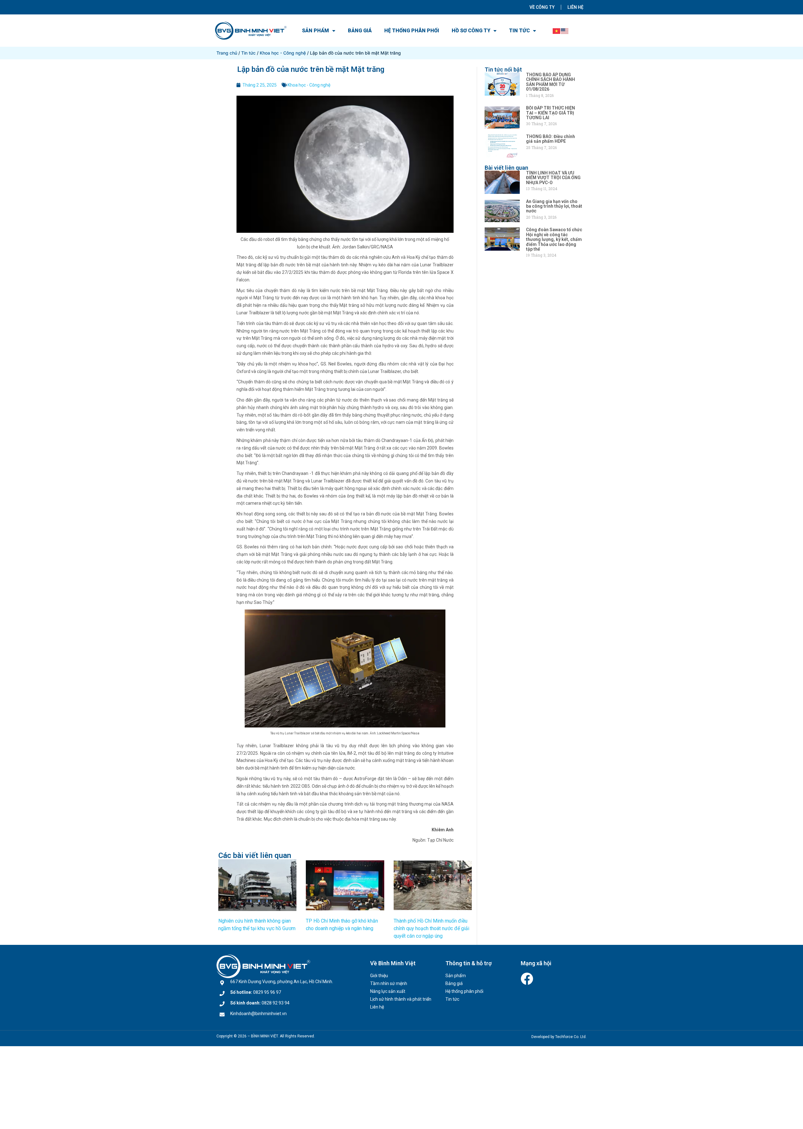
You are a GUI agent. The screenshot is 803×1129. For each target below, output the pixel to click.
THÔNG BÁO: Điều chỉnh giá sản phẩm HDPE (550, 139)
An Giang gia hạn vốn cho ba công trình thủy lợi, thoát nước (554, 206)
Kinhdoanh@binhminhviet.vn (258, 1013)
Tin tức (519, 31)
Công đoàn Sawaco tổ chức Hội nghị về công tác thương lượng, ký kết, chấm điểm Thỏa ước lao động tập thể (554, 239)
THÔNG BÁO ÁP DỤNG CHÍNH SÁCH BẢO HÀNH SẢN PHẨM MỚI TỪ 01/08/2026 (550, 82)
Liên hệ (575, 7)
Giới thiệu (379, 975)
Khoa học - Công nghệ (283, 53)
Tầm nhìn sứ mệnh (388, 983)
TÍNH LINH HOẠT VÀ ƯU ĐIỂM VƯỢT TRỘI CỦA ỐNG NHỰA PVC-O (553, 177)
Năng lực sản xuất (387, 991)
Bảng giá (360, 31)
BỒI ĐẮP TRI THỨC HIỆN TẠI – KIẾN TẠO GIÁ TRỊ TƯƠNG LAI (550, 112)
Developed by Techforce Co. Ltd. (559, 1037)
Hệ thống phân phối (411, 31)
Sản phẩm (315, 31)
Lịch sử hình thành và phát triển (400, 999)
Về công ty (542, 7)
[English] (565, 30)
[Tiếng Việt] (557, 30)
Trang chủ (226, 53)
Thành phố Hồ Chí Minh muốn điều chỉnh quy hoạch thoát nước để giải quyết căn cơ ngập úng (431, 928)
